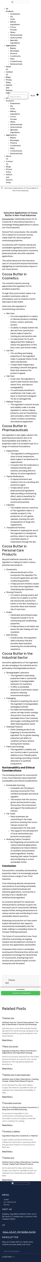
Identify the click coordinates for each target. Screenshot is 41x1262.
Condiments (15, 56)
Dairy (12, 59)
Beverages (14, 51)
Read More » (7, 1040)
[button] (5, 95)
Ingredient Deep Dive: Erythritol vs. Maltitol (20, 1136)
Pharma (13, 53)
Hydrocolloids (16, 38)
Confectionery (16, 61)
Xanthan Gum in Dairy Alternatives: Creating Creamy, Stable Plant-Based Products (20, 1080)
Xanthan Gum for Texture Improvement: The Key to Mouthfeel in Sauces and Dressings (20, 1023)
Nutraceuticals (16, 35)
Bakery (13, 48)
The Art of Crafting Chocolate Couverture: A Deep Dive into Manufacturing (20, 1108)
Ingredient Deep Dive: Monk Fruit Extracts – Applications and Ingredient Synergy (20, 1052)
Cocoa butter (8, 219)
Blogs (8, 77)
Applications (11, 46)
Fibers (12, 32)
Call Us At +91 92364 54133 (19, 1232)
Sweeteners (15, 14)
